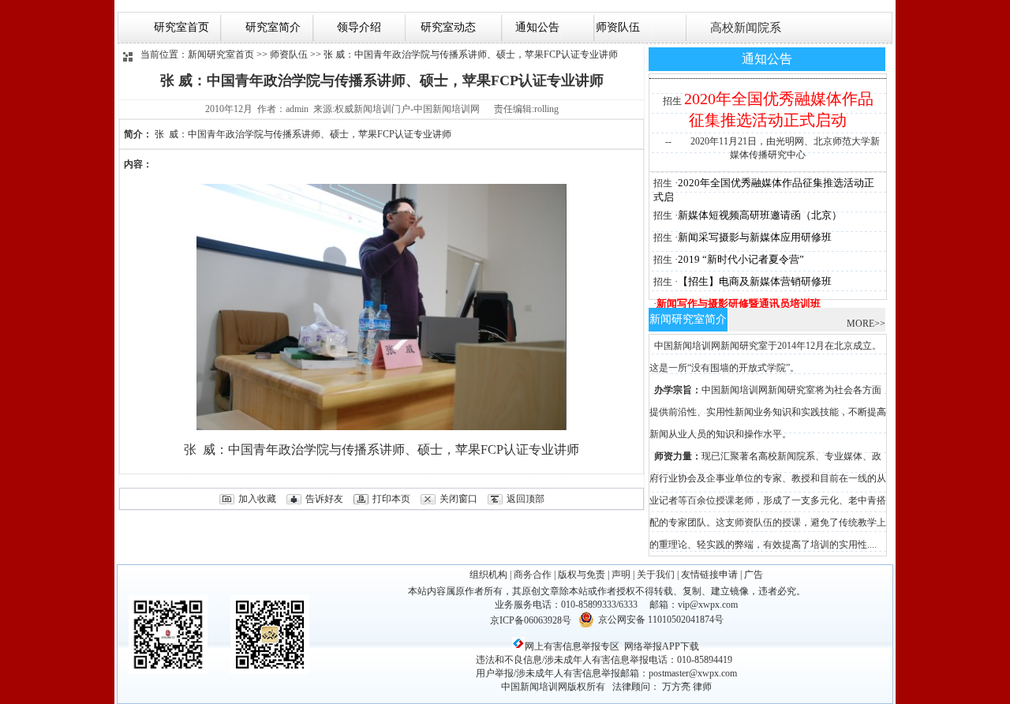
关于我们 (656, 574)
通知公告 (534, 27)
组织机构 (488, 574)
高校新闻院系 (744, 27)
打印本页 (391, 498)
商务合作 (533, 574)
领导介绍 (357, 27)
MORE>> (866, 323)
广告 (753, 574)
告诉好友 (324, 498)
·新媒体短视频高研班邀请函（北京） (758, 215)
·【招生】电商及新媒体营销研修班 (753, 281)
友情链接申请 (709, 574)
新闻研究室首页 (221, 54)
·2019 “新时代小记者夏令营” (739, 259)
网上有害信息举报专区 (572, 646)
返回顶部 (525, 498)
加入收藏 (257, 498)
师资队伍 (616, 27)
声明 (621, 574)
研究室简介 (271, 27)
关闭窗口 (458, 498)
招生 (672, 101)
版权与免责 (581, 574)
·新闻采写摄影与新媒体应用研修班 (753, 237)
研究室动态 (445, 27)
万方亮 (676, 686)
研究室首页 (181, 27)
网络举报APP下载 (661, 646)
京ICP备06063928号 (530, 620)
